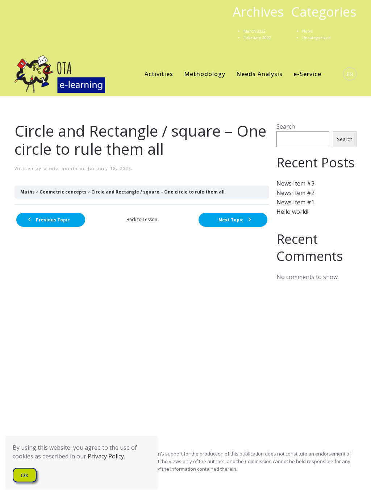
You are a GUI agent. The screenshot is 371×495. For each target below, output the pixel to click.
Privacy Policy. (106, 456)
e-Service (307, 74)
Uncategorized (316, 37)
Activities (159, 74)
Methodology (204, 74)
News (307, 31)
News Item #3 (295, 183)
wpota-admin (60, 168)
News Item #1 (295, 202)
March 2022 (254, 31)
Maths (27, 192)
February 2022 (257, 37)
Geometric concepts (63, 192)
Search (285, 126)
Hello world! (292, 212)
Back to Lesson (141, 219)
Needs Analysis (259, 74)
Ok (25, 475)
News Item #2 (295, 193)
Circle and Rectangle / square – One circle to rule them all (158, 192)
